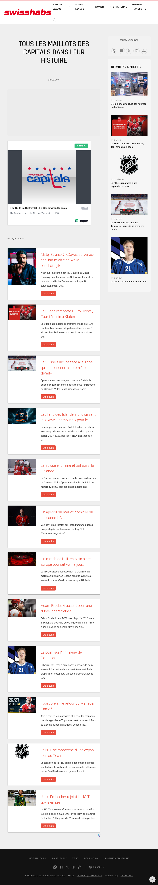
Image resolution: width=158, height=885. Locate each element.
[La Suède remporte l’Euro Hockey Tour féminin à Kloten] (129, 125)
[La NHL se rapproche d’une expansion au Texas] (129, 165)
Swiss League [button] (79, 6)
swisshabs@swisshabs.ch (89, 875)
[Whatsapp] (114, 51)
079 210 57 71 (127, 875)
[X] (129, 51)
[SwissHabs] (27, 12)
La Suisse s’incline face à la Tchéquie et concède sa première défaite (127, 226)
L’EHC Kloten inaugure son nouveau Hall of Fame (128, 105)
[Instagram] (136, 51)
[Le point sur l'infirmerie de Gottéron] (129, 255)
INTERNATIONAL (92, 858)
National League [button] (58, 6)
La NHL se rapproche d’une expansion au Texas (124, 184)
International (118, 6)
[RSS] (144, 51)
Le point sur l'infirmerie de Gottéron (129, 281)
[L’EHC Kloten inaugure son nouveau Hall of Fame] (129, 84)
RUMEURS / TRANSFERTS (117, 858)
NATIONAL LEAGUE (38, 858)
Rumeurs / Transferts (139, 6)
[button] (54, 20)
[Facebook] (122, 51)
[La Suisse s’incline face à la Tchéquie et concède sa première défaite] (129, 204)
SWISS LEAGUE (59, 858)
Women (99, 6)
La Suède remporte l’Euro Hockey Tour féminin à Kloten (127, 145)
